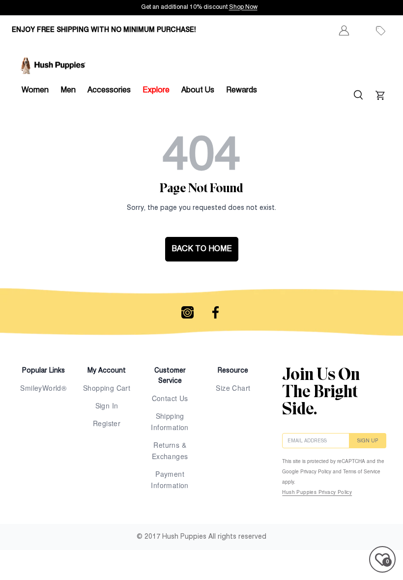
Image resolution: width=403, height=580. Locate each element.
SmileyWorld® (43, 388)
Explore (156, 90)
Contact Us (170, 398)
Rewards (241, 90)
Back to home (202, 249)
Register (106, 423)
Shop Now (344, 7)
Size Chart (233, 388)
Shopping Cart (106, 388)
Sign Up (367, 440)
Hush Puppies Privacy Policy (317, 492)
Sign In (106, 405)
